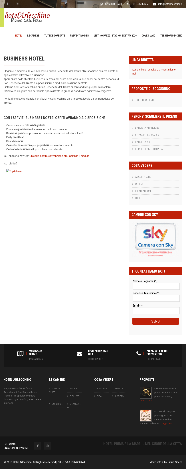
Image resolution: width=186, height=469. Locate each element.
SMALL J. (75, 388)
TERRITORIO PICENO (171, 35)
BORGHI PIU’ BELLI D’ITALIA (149, 149)
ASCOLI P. (102, 388)
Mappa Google (36, 359)
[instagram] (17, 4)
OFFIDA (139, 183)
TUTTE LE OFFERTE (54, 35)
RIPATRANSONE (143, 191)
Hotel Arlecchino (22, 462)
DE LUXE (74, 396)
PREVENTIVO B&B (79, 35)
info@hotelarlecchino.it (170, 4)
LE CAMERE (33, 35)
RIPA (99, 396)
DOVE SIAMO (148, 35)
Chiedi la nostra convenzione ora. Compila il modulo (59, 155)
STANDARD (73, 405)
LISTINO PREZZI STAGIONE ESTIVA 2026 (115, 35)
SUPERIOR (57, 403)
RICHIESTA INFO (95, 359)
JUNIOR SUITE (54, 390)
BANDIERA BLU (143, 141)
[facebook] (7, 4)
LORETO (139, 198)
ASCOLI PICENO (143, 176)
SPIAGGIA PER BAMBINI (147, 134)
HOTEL (18, 35)
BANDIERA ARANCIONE (147, 127)
